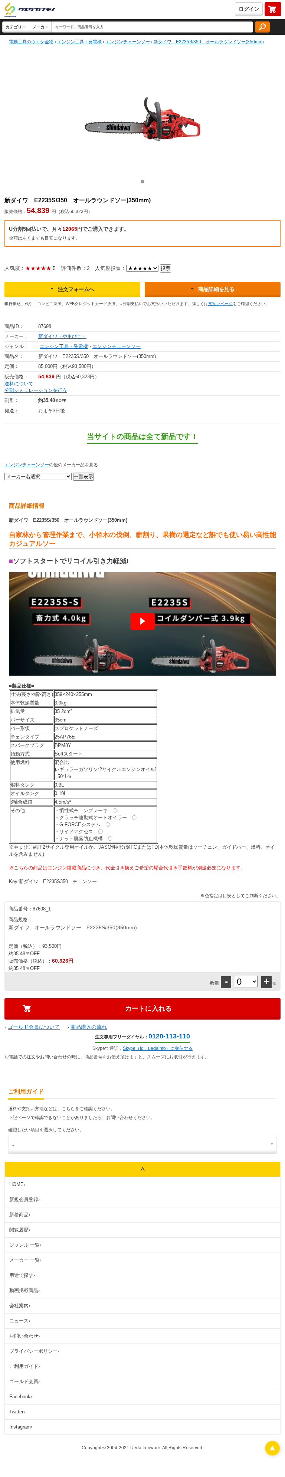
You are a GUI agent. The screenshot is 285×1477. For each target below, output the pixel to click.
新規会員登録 (24, 1199)
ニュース (19, 1321)
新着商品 (19, 1214)
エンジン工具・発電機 (64, 346)
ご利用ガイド (24, 1366)
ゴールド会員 (24, 1381)
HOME (17, 1184)
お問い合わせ (24, 1336)
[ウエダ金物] (29, 10)
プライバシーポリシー (34, 1351)
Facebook (20, 1396)
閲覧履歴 (19, 1230)
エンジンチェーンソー (116, 346)
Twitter (17, 1412)
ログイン (249, 9)
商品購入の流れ (89, 1027)
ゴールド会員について (34, 1027)
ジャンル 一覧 (25, 1245)
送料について (18, 383)
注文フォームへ (76, 289)
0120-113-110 (169, 1036)
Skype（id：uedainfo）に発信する (158, 1048)
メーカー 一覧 (25, 1260)
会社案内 (19, 1305)
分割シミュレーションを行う (35, 390)
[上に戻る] (272, 1453)
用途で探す (22, 1275)
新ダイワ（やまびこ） (62, 336)
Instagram (20, 1427)
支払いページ (220, 303)
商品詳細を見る (216, 289)
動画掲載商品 (24, 1290)
